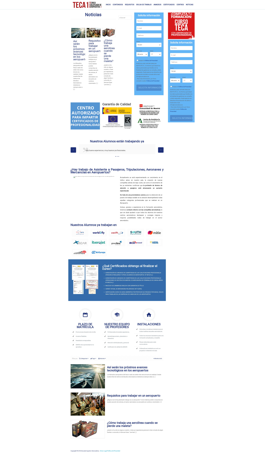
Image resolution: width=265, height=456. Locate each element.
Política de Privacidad (151, 60)
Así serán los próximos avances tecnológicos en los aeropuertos (81, 50)
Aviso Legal (103, 451)
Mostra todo (158, 358)
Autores (102, 358)
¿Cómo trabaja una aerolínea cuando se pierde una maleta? (109, 51)
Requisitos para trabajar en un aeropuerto (95, 46)
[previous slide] (73, 150)
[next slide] (161, 150)
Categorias (84, 358)
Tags (93, 358)
